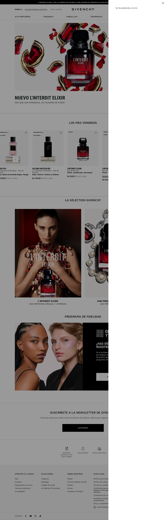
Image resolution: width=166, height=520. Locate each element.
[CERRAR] (163, 3)
